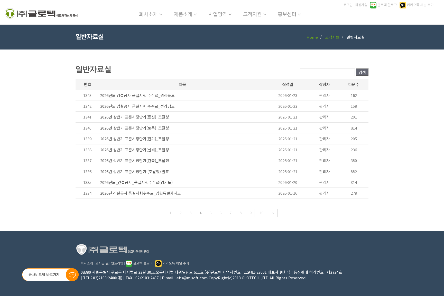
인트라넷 (117, 263)
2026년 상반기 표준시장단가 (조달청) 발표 (134, 171)
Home (312, 37)
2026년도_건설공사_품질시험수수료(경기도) (136, 182)
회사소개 (149, 14)
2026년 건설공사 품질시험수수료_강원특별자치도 (140, 193)
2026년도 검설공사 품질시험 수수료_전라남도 (137, 106)
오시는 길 (102, 263)
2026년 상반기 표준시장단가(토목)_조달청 (134, 128)
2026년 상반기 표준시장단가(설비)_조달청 (134, 149)
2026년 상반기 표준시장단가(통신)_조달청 (134, 117)
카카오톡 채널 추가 (175, 263)
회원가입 (361, 4)
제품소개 (184, 14)
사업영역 (218, 14)
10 (261, 213)
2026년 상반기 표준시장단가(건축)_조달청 (134, 160)
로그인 (348, 4)
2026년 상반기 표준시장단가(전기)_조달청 (134, 138)
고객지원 (253, 14)
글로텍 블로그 (143, 263)
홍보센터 (288, 14)
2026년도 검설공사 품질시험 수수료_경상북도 (137, 95)
